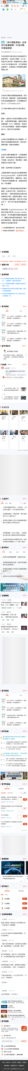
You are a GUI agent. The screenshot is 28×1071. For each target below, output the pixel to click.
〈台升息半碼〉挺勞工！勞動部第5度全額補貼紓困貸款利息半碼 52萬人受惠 (12, 389)
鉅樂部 (19, 1062)
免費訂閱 (23, 1041)
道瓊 (2, 149)
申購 (25, 799)
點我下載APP (20, 231)
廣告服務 (6, 1065)
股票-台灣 (8, 817)
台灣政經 (9, 37)
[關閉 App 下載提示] (1, 2)
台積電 (7, 903)
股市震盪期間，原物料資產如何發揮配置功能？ (4, 418)
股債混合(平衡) (10, 811)
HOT (8, 316)
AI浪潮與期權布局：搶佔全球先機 (13, 228)
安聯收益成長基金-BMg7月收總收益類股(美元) (11, 807)
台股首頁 (17, 264)
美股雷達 (9, 599)
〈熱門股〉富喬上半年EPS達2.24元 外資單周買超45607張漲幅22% (14, 418)
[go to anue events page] (20, 6)
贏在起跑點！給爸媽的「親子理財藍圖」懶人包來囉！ (13, 261)
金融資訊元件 (14, 1065)
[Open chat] (25, 9)
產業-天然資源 (9, 802)
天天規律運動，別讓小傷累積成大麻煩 (24, 438)
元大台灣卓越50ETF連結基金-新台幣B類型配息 (11, 823)
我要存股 (23, 264)
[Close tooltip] (23, 13)
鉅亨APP (8, 1062)
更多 (25, 503)
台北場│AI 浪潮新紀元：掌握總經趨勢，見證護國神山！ (16, 325)
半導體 (7, 908)
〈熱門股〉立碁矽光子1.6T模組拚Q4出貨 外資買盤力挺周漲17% (14, 438)
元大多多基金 (4, 815)
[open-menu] (1, 6)
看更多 (24, 306)
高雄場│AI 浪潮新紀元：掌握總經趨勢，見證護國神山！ (16, 340)
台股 (4, 37)
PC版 (3, 1062)
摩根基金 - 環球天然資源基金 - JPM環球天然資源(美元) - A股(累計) (11, 798)
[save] (20, 9)
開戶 (25, 808)
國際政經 (9, 612)
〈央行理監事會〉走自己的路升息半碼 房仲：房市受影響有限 (11, 398)
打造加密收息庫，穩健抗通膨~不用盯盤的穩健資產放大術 (16, 332)
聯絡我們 (21, 1065)
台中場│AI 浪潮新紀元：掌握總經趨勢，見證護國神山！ (16, 317)
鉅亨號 (14, 1062)
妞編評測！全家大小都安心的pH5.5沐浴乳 (24, 418)
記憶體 (7, 899)
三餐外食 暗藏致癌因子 (4, 438)
